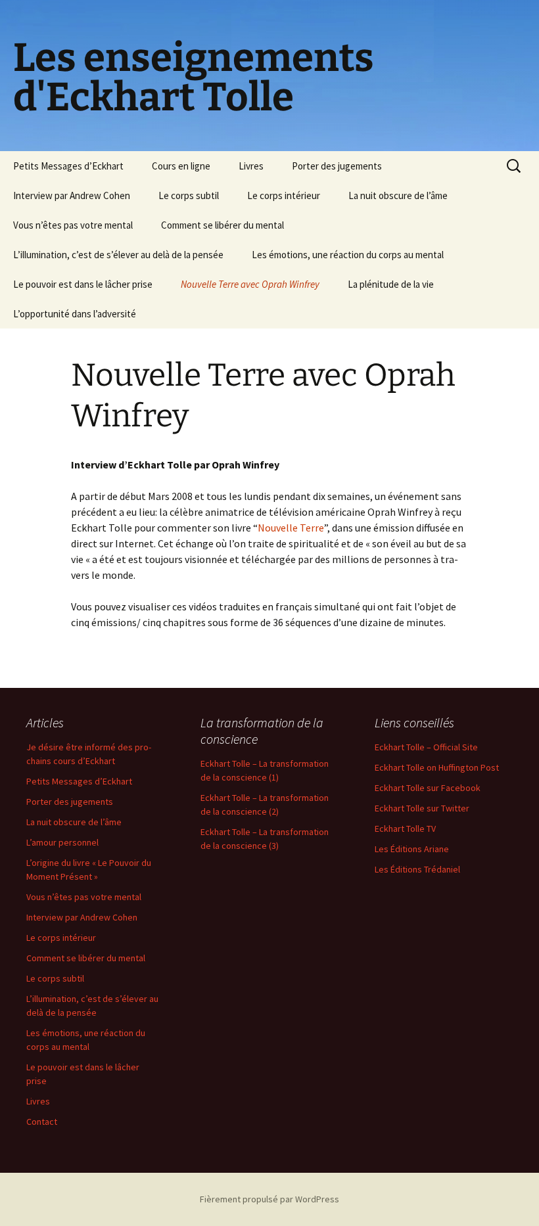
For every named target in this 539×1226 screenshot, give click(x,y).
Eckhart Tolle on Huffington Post (437, 767)
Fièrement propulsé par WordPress (269, 1199)
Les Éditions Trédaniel (417, 869)
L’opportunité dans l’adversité (74, 313)
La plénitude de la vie (391, 284)
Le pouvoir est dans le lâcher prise (82, 284)
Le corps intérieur (283, 195)
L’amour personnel (62, 842)
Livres (251, 166)
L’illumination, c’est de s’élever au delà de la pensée (118, 254)
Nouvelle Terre (291, 527)
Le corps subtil (188, 195)
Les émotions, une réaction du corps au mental (348, 254)
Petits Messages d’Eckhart (68, 166)
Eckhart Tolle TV (405, 828)
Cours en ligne (181, 166)
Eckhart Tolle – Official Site (426, 747)
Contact (41, 1121)
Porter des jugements (337, 166)
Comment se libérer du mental (222, 225)
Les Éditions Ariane (412, 849)
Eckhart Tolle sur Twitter (422, 808)
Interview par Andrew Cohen (71, 195)
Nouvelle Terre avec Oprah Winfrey (250, 284)
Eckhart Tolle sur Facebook (427, 788)
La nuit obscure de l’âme (398, 195)
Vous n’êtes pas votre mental (73, 225)
